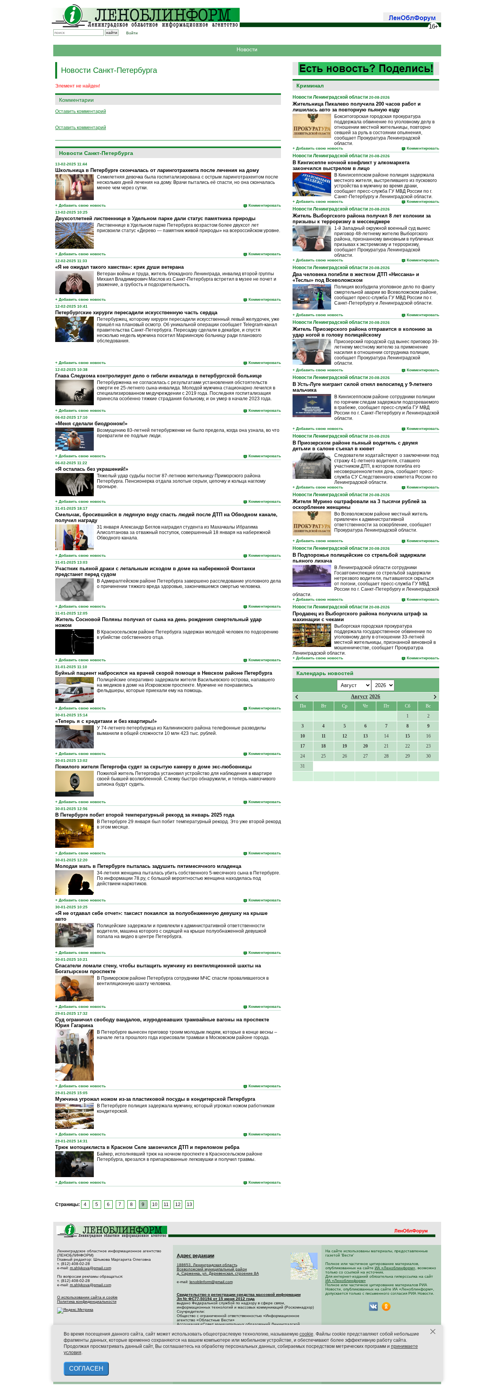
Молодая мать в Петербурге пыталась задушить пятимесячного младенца (148, 866)
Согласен (86, 1368)
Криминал (310, 86)
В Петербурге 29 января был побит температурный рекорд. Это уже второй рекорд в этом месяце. (189, 824)
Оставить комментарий (80, 111)
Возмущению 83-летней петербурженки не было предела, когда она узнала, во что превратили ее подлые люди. (188, 433)
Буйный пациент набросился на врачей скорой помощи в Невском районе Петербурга (163, 673)
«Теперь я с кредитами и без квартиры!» (106, 721)
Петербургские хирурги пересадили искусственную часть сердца (136, 312)
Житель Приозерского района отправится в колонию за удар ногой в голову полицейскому (362, 332)
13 (189, 1204)
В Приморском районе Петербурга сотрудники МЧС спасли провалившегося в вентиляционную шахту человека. (183, 980)
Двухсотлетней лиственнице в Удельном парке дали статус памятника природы (155, 218)
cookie (306, 1334)
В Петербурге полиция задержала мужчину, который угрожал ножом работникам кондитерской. (185, 1108)
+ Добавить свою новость (318, 148)
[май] (435, 697)
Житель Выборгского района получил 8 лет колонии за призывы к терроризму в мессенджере (362, 218)
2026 (374, 696)
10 (154, 1204)
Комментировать (423, 148)
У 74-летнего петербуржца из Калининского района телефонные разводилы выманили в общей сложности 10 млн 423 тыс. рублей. (181, 730)
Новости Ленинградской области (330, 97)
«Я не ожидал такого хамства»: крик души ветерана (119, 267)
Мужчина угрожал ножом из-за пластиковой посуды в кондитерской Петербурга (155, 1099)
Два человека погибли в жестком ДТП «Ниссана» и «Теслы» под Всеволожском (356, 277)
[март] (296, 697)
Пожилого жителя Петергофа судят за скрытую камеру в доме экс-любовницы (153, 767)
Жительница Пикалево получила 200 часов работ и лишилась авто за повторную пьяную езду (357, 107)
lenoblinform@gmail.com (211, 1282)
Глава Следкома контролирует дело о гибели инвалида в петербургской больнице (158, 376)
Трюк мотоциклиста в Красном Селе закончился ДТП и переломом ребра (147, 1147)
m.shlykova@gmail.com (90, 1268)
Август (359, 696)
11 (166, 1204)
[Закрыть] (433, 1332)
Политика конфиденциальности (87, 1301)
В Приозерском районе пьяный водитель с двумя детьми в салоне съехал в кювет (355, 445)
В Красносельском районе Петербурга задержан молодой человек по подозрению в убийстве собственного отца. (187, 634)
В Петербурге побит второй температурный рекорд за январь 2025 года (144, 815)
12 (178, 1204)
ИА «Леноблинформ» (395, 1268)
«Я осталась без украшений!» (91, 469)
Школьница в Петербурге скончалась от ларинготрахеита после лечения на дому (157, 170)
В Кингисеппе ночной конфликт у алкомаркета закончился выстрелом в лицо (351, 165)
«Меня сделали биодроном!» (91, 423)
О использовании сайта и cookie (87, 1297)
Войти (132, 33)
